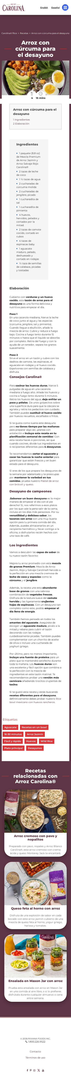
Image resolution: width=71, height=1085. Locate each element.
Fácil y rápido (12, 741)
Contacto (35, 1051)
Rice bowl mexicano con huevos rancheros (35, 700)
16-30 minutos (13, 734)
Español (55, 7)
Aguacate (10, 727)
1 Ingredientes (21, 119)
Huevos (31, 741)
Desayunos (35, 748)
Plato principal (13, 748)
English (44, 7)
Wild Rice (47, 741)
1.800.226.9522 (36, 1041)
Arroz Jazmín (35, 734)
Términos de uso (35, 1057)
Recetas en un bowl (34, 727)
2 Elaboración (21, 123)
